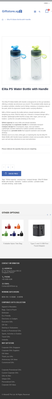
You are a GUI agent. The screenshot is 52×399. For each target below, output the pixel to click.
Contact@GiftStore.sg (9, 286)
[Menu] (35, 11)
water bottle (18, 184)
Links (46, 3)
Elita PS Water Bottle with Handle (25, 89)
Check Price (13, 173)
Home (3, 19)
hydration (18, 181)
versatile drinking (7, 184)
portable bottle (39, 181)
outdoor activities (27, 181)
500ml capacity (11, 179)
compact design (32, 179)
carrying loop (21, 179)
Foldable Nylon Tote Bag (12, 243)
